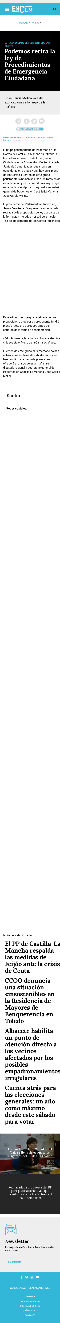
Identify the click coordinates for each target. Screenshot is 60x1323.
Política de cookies (30, 1306)
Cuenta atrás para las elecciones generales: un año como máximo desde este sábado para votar (30, 1104)
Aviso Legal (30, 1297)
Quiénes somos (30, 1311)
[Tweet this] (34, 121)
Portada (23, 22)
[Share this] (27, 121)
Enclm (6, 140)
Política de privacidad (30, 1301)
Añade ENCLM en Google (31, 129)
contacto (30, 1315)
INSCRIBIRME (14, 1262)
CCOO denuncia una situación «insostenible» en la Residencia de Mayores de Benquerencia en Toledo (30, 1001)
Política (35, 22)
